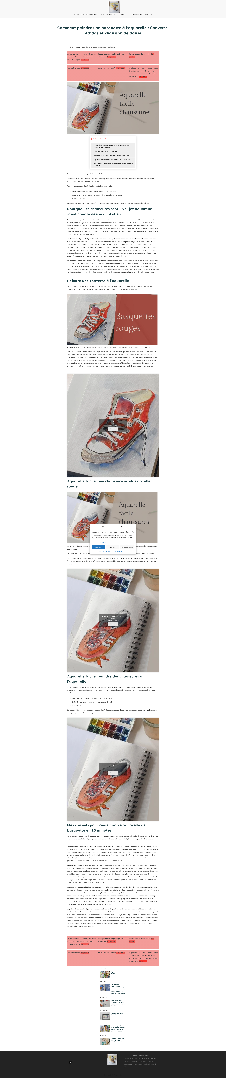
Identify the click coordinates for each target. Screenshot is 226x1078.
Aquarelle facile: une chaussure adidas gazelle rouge (111, 155)
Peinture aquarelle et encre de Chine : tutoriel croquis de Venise (117, 1041)
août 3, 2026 (103, 969)
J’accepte (113, 429)
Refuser (112, 547)
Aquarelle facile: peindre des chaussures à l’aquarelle (112, 159)
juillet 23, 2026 (104, 1035)
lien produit (85, 68)
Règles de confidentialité (119, 551)
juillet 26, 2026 (104, 1010)
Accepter (98, 547)
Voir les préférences (127, 547)
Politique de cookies (104, 551)
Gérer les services (101, 542)
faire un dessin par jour (122, 203)
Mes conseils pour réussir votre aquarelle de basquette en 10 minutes (113, 164)
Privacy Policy (118, 1075)
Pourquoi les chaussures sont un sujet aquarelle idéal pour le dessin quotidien (112, 146)
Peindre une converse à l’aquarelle (105, 151)
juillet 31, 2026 (103, 997)
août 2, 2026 (103, 981)
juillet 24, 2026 (104, 1023)
